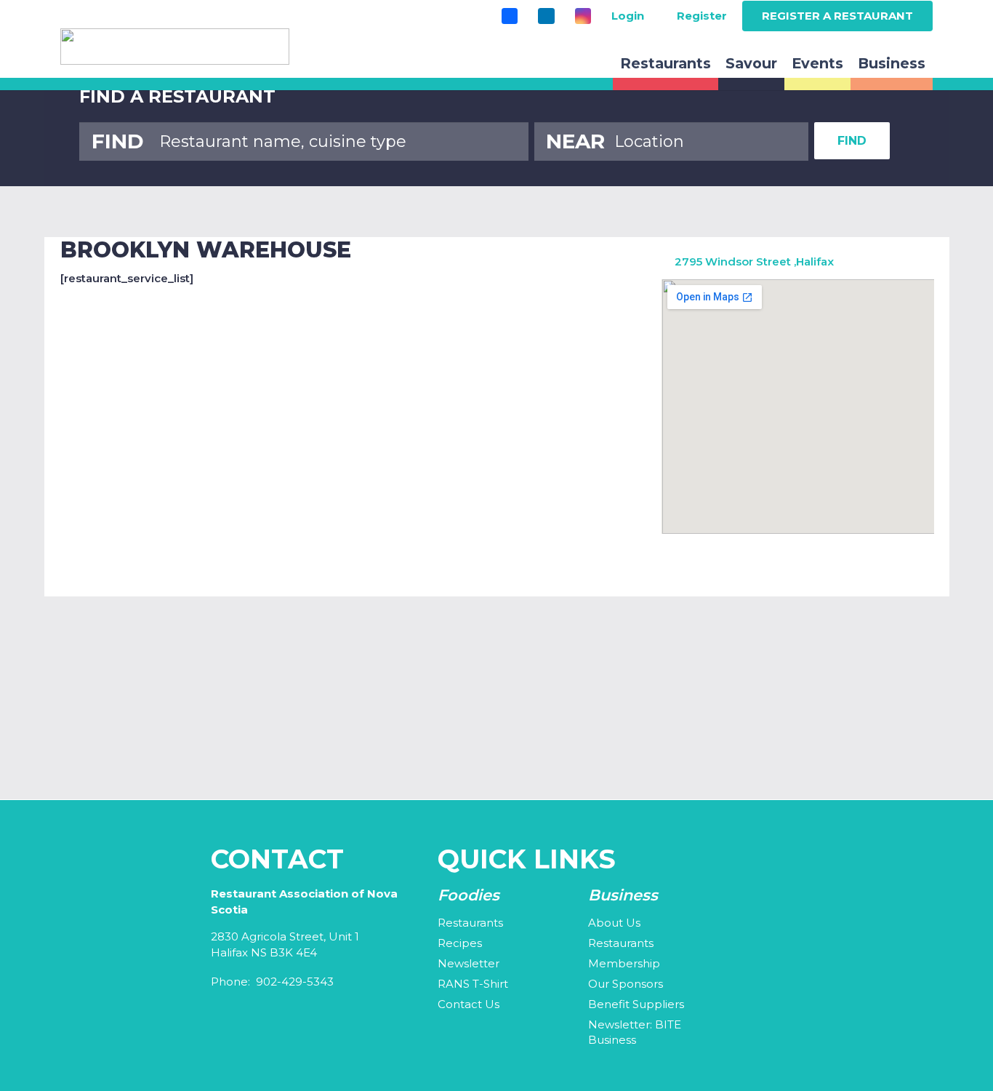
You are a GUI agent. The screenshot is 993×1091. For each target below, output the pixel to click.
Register (702, 16)
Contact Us (468, 1004)
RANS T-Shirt (473, 984)
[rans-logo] (174, 46)
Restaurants (470, 923)
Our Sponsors (625, 984)
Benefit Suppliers (636, 1004)
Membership (624, 963)
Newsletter (468, 963)
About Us (614, 923)
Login (627, 16)
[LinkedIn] (546, 16)
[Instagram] (583, 16)
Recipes (460, 943)
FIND (852, 141)
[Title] (510, 16)
